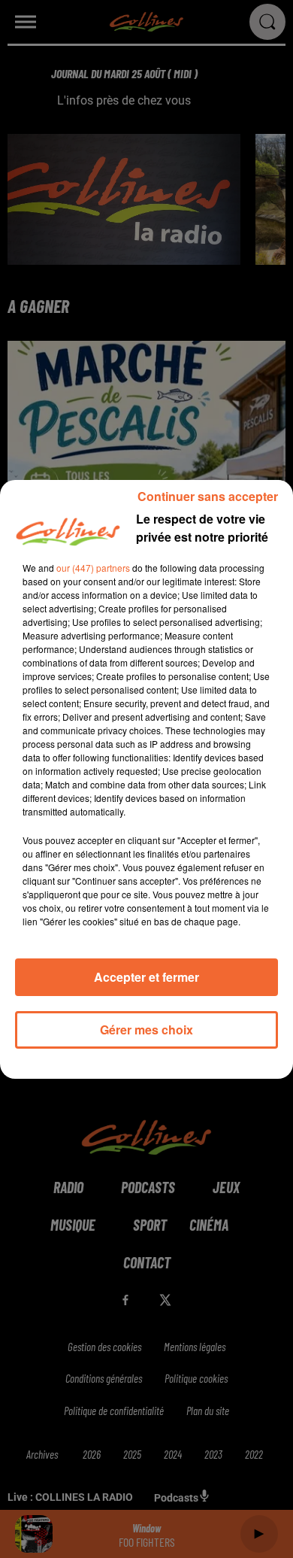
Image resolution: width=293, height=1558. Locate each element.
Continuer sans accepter (207, 496)
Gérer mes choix (146, 1029)
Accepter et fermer (146, 977)
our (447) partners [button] (93, 567)
